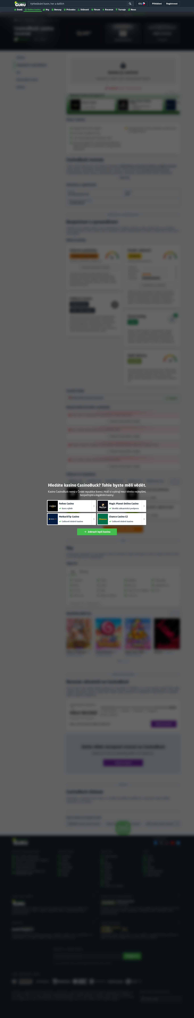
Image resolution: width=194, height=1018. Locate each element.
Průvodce (70, 9)
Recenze (109, 9)
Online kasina (34, 9)
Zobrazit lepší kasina (99, 531)
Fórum (97, 9)
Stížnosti (85, 9)
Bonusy (57, 9)
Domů (19, 9)
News (133, 9)
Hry (47, 9)
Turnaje (122, 9)
